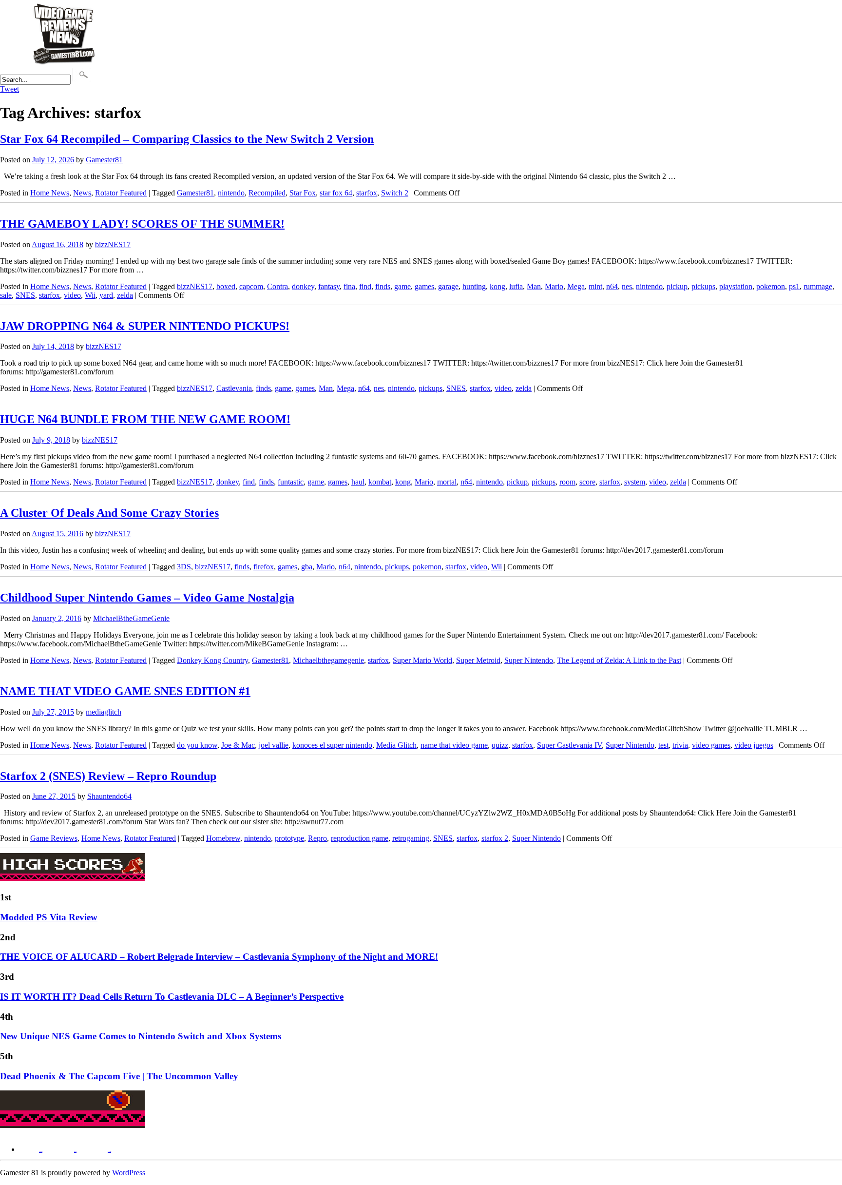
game (402, 286)
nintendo (231, 193)
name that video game (454, 745)
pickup (677, 286)
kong (497, 286)
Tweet (9, 89)
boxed (225, 286)
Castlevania (234, 388)
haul (357, 482)
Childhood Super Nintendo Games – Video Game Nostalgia (147, 597)
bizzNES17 (113, 244)
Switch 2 (394, 193)
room (567, 482)
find (365, 286)
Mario (554, 286)
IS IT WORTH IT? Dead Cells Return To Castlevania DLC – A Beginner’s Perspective (172, 996)
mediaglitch (103, 712)
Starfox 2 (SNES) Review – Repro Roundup (108, 776)
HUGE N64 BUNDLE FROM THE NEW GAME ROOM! (145, 419)
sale (6, 295)
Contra (277, 286)
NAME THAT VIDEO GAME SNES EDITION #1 (125, 691)
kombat (379, 482)
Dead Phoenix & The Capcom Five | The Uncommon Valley (119, 1076)
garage (448, 286)
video (72, 295)
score (587, 482)
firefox (263, 567)
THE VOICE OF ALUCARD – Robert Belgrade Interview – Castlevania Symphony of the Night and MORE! (219, 957)
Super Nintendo (528, 660)
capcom (251, 286)
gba (306, 567)
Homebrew (223, 838)
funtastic (291, 482)
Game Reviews (53, 838)
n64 (612, 286)
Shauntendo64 (109, 796)
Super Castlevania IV (569, 745)
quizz (500, 745)
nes (627, 286)
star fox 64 (336, 193)
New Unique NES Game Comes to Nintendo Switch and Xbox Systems (140, 1036)
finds (382, 286)
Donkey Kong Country (212, 660)
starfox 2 (494, 838)
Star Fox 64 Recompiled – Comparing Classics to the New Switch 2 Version (187, 139)
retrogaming (410, 838)
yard (106, 295)
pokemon (770, 286)
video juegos (753, 745)
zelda (125, 295)
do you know (197, 745)
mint (595, 286)
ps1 (794, 286)
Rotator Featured (121, 193)
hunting (474, 286)
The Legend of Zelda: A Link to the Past (619, 660)
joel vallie (273, 745)
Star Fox (302, 193)
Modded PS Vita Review (48, 917)
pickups (703, 286)
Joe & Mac (238, 745)
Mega (576, 286)
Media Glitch (396, 745)
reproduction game (359, 838)
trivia (680, 745)
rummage (818, 286)
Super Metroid (478, 660)
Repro (317, 838)
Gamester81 (104, 159)
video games (711, 745)
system (634, 482)
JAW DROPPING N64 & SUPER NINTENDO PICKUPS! (144, 326)
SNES (25, 295)
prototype (289, 838)
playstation (735, 286)
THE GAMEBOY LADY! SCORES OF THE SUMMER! (142, 223)
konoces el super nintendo (332, 745)
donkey (303, 286)
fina (349, 286)
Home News (49, 193)
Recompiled (267, 193)
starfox (366, 193)
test (663, 745)
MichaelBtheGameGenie (131, 618)
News (82, 193)
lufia (516, 286)
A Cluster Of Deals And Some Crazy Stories (109, 512)
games (424, 286)
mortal (447, 482)
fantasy (329, 286)
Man (534, 286)
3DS (184, 567)
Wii (90, 295)
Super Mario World (422, 660)
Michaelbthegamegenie (328, 660)
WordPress (128, 1172)
